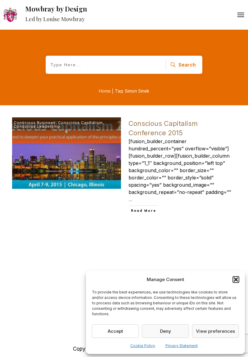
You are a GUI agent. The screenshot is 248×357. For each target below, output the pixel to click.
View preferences (215, 331)
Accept (115, 331)
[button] (236, 280)
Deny (165, 331)
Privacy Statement (181, 345)
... (130, 199)
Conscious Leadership (37, 126)
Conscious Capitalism (80, 122)
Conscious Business (35, 122)
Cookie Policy (142, 345)
